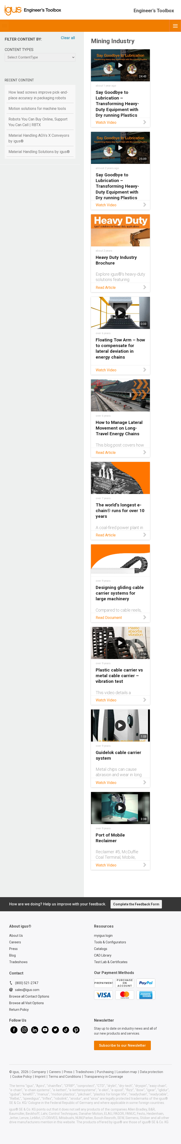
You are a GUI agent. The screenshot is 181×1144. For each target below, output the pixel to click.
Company (39, 1072)
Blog (12, 955)
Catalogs (100, 949)
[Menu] (175, 25)
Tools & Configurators (110, 942)
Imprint (40, 1076)
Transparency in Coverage (103, 1076)
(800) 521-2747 (26, 983)
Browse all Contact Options (29, 996)
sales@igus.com (27, 990)
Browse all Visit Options (26, 1003)
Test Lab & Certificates (111, 962)
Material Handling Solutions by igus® (39, 151)
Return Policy (19, 1009)
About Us (16, 935)
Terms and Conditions (65, 1076)
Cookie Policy (22, 1076)
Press (13, 949)
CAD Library (102, 955)
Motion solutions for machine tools (37, 108)
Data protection (151, 1072)
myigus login (103, 935)
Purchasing (105, 1072)
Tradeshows (18, 962)
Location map (127, 1072)
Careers (15, 942)
